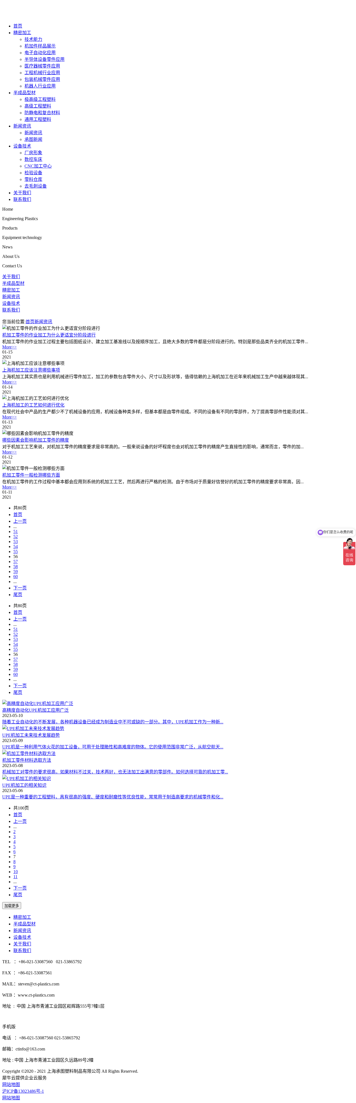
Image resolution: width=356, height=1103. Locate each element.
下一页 (20, 588)
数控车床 (33, 159)
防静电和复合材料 (42, 112)
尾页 (17, 594)
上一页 (20, 521)
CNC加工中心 (38, 166)
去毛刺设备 (35, 186)
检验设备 (33, 172)
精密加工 (22, 32)
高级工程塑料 (37, 106)
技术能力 (33, 39)
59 (15, 571)
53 (15, 541)
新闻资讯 (22, 126)
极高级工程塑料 (40, 99)
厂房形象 (33, 152)
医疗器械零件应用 (42, 66)
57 (15, 561)
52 (15, 536)
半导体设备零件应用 (44, 59)
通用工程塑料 (37, 119)
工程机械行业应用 (42, 72)
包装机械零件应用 (42, 79)
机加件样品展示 (40, 46)
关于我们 (22, 192)
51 (15, 531)
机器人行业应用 (40, 86)
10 (15, 871)
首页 (17, 26)
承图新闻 (33, 139)
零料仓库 (33, 179)
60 (15, 576)
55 (15, 551)
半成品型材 (24, 92)
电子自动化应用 (40, 52)
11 (15, 876)
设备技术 (22, 146)
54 (15, 546)
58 (15, 566)
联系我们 (22, 199)
